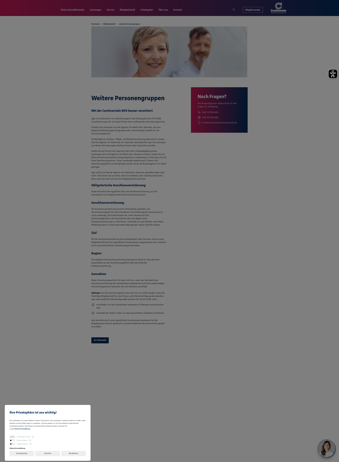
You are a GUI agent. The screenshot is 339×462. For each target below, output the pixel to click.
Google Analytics (22, 444)
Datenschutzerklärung (22, 429)
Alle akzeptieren (21, 453)
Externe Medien (22, 440)
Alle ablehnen (73, 453)
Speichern (47, 453)
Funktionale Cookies (23, 437)
